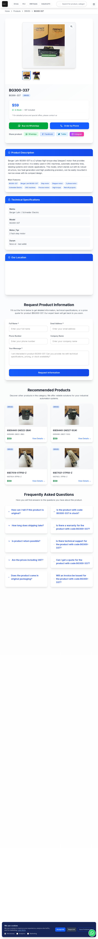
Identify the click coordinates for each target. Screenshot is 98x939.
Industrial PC (45, 4)
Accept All (60, 929)
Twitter (63, 134)
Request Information (49, 372)
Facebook (49, 134)
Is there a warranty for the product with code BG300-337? (73, 527)
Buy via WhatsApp (30, 126)
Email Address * (57, 323)
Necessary (11, 933)
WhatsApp (32, 134)
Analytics (22, 933)
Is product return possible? (26, 541)
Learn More (22, 930)
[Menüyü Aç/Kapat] (93, 4)
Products (17, 11)
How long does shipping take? (28, 525)
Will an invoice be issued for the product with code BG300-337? (72, 578)
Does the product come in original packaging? (24, 577)
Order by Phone (71, 126)
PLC (24, 4)
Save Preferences (85, 929)
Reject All (71, 929)
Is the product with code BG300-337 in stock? (69, 511)
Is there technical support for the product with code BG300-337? (72, 544)
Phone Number (15, 336)
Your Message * (15, 348)
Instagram (78, 134)
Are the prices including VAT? (27, 560)
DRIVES (27, 11)
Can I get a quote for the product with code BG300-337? (73, 562)
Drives (16, 4)
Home (7, 11)
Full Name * (14, 323)
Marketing (33, 933)
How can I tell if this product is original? (27, 511)
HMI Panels (33, 4)
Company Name (57, 336)
